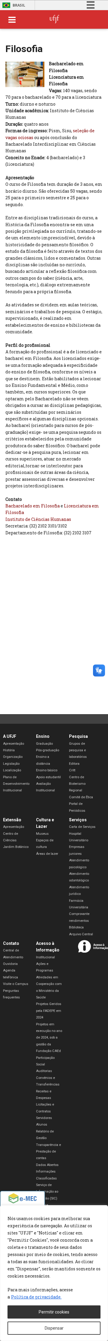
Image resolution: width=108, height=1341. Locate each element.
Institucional (45, 957)
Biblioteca (76, 927)
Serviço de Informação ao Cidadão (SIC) (47, 1191)
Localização (12, 770)
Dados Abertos (47, 1165)
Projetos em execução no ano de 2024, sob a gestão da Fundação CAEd (49, 1037)
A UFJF (9, 736)
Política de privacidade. (36, 1297)
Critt (72, 770)
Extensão (12, 819)
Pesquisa (78, 736)
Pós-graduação (47, 750)
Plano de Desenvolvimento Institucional (16, 784)
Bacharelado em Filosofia (32, 506)
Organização (12, 757)
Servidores (44, 1118)
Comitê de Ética (81, 797)
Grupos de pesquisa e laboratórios (78, 750)
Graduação (44, 744)
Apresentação (13, 744)
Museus (42, 834)
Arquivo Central (81, 934)
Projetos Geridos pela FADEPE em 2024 (48, 1010)
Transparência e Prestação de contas (48, 1151)
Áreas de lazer (47, 854)
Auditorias (44, 1071)
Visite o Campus (15, 984)
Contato (11, 943)
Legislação (11, 764)
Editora (74, 764)
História (9, 750)
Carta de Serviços (82, 827)
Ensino (43, 736)
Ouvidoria (10, 964)
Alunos (41, 1124)
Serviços (78, 819)
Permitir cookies (54, 1312)
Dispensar (54, 1328)
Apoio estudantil (48, 777)
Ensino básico (46, 770)
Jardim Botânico (15, 847)
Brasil (19, 5)
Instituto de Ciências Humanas (38, 519)
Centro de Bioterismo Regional (77, 784)
